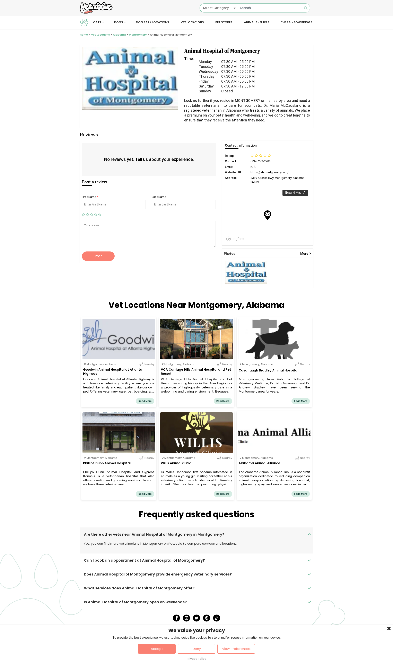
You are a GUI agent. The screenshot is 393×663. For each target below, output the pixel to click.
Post (98, 256)
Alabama (119, 35)
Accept (157, 648)
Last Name (159, 197)
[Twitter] (196, 618)
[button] (267, 215)
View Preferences (236, 648)
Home (84, 35)
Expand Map (293, 192)
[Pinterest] (206, 618)
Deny (196, 648)
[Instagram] (186, 618)
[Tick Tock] (216, 618)
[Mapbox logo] (235, 239)
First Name (90, 197)
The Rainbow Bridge (296, 22)
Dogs (118, 22)
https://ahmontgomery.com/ (270, 172)
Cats (97, 22)
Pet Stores (223, 22)
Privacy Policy (196, 659)
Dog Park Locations (152, 22)
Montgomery (138, 35)
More (305, 254)
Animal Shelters (256, 22)
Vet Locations (192, 22)
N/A (253, 166)
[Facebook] (176, 618)
